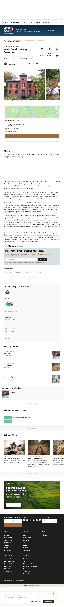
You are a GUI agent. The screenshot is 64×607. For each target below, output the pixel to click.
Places (6, 531)
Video (25, 545)
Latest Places (8, 537)
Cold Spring (13, 392)
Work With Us (8, 571)
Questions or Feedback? (32, 585)
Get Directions (32, 136)
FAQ (24, 561)
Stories (25, 535)
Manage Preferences (36, 601)
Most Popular (8, 540)
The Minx (7, 299)
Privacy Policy (34, 262)
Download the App (49, 521)
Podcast (25, 547)
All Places (6, 535)
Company (26, 555)
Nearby (6, 547)
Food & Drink (27, 537)
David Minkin (11, 64)
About (25, 559)
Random (6, 545)
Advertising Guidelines (30, 566)
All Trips (44, 535)
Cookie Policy (27, 571)
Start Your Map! (50, 30)
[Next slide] (60, 84)
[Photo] (56, 355)
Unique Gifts (7, 569)
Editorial (26, 531)
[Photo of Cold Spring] (5, 394)
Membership (8, 559)
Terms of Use (41, 262)
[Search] (61, 22)
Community (8, 555)
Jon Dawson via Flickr (30, 100)
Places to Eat (7, 542)
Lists (24, 542)
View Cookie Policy (20, 597)
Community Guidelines (10, 564)
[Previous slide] (4, 84)
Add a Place (7, 550)
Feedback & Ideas (9, 561)
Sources (7, 338)
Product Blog (7, 566)
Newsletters (26, 550)
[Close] (53, 593)
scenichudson (9, 311)
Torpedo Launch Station (12, 458)
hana (15, 311)
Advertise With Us (28, 564)
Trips (44, 531)
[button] (42, 48)
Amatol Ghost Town (35, 458)
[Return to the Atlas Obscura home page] (10, 22)
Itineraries (26, 540)
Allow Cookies (48, 601)
